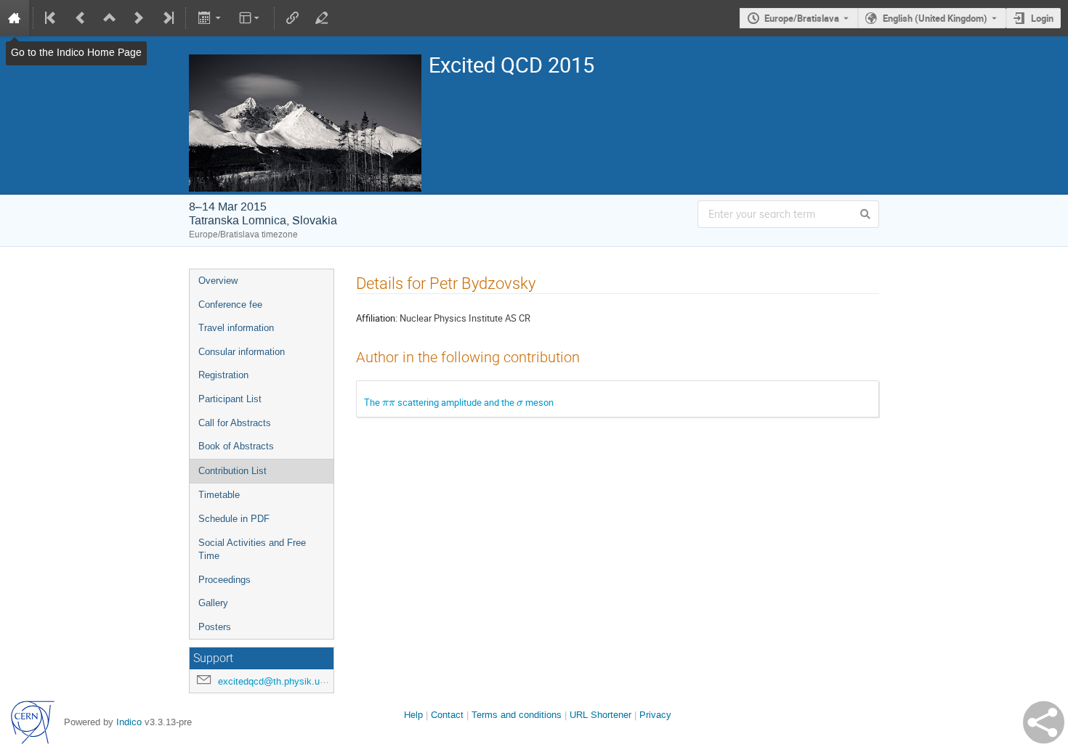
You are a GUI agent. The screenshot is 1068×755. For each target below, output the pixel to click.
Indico (129, 722)
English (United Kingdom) (935, 18)
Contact (447, 715)
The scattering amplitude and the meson (459, 402)
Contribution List (232, 470)
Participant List (230, 398)
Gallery (213, 602)
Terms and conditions (517, 715)
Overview (218, 280)
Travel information (236, 327)
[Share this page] (1043, 722)
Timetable (219, 494)
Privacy (655, 715)
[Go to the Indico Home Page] (14, 18)
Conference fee (230, 304)
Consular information (241, 351)
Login (1042, 18)
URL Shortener (600, 715)
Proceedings (224, 579)
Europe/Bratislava (801, 18)
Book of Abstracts (236, 446)
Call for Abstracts (234, 422)
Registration (223, 375)
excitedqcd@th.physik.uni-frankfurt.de (298, 681)
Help (413, 715)
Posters (214, 626)
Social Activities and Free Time (252, 549)
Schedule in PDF (234, 518)
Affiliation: (376, 318)
